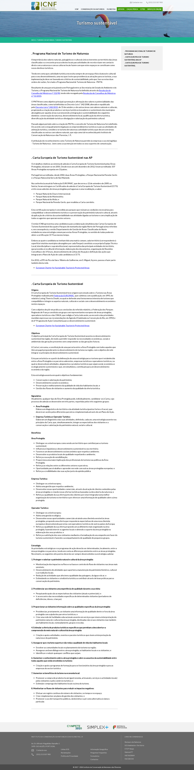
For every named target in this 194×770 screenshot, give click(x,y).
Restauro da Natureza (133, 742)
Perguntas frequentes (98, 753)
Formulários (94, 756)
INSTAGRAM (129, 755)
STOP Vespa (129, 749)
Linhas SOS (65, 749)
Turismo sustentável (63, 40)
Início (33, 40)
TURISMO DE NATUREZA (45, 40)
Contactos (94, 759)
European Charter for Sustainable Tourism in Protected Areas (62, 267)
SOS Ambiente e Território (134, 745)
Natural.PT (129, 752)
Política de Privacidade (69, 756)
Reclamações (66, 753)
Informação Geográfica (99, 749)
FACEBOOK (129, 759)
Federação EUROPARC (64, 295)
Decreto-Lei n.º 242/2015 (46, 107)
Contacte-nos (137, 2)
